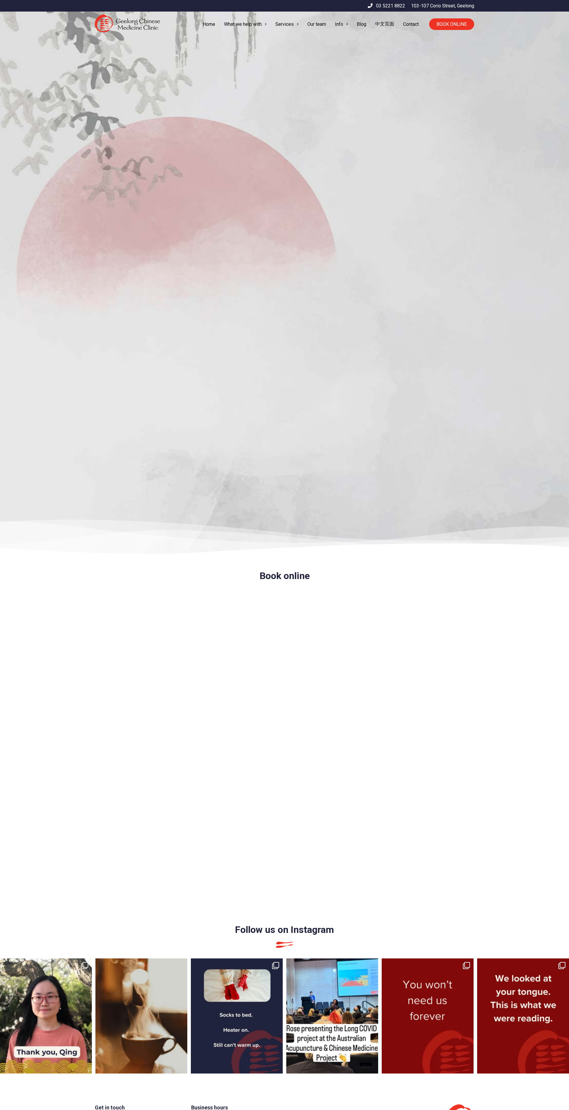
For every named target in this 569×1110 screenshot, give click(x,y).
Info (339, 24)
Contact (411, 24)
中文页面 (384, 24)
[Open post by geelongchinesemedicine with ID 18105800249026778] (332, 1016)
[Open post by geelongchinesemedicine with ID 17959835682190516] (46, 1016)
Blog (361, 24)
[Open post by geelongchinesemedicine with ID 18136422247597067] (523, 1016)
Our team (316, 24)
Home (209, 24)
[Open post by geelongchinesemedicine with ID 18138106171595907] (428, 1016)
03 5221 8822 (389, 6)
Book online (452, 24)
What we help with (243, 24)
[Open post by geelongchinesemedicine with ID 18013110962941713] (141, 1016)
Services (284, 24)
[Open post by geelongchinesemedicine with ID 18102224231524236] (237, 1016)
